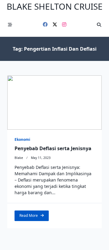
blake (19, 158)
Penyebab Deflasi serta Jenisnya (53, 148)
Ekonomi (22, 139)
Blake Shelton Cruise (55, 6)
